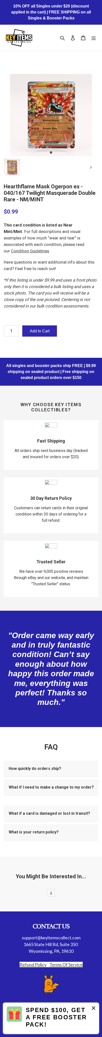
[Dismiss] (94, 1009)
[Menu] (93, 37)
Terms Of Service (66, 964)
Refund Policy (33, 964)
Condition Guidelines (30, 250)
